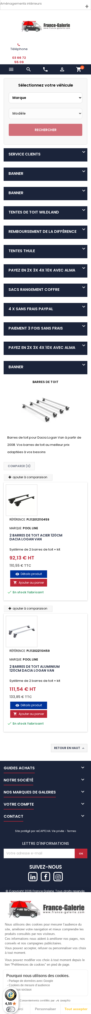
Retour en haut (69, 748)
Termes (71, 831)
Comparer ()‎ (19, 466)
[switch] (10, 1009)
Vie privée (58, 831)
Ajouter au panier (28, 582)
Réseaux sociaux (20, 989)
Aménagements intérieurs (21, 3)
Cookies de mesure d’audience (29, 985)
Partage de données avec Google (31, 981)
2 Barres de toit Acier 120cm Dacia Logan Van (35, 537)
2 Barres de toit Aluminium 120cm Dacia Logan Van (34, 668)
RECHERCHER (46, 129)
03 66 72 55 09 (19, 59)
